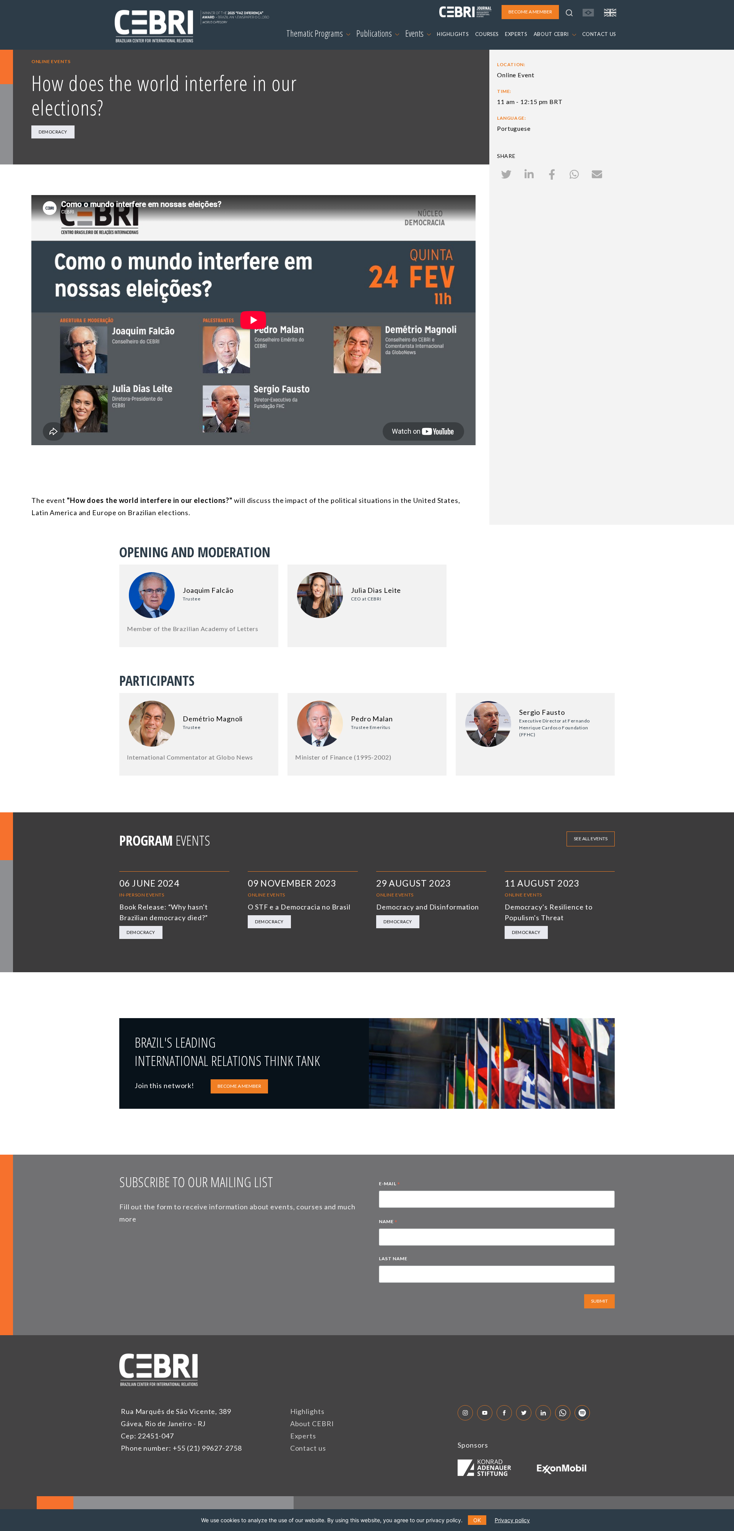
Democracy (53, 131)
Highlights (307, 1411)
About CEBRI (312, 1423)
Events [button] (415, 33)
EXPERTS (516, 34)
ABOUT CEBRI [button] (552, 34)
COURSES (487, 34)
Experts (303, 1436)
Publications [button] (374, 33)
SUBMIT (599, 1301)
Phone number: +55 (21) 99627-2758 (181, 1448)
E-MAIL (389, 1184)
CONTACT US (599, 34)
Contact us (308, 1448)
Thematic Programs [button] (315, 33)
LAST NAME (393, 1258)
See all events (590, 838)
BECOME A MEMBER (239, 1086)
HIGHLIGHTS (453, 34)
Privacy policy (512, 1520)
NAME (388, 1222)
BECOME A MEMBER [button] (530, 12)
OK (477, 1520)
